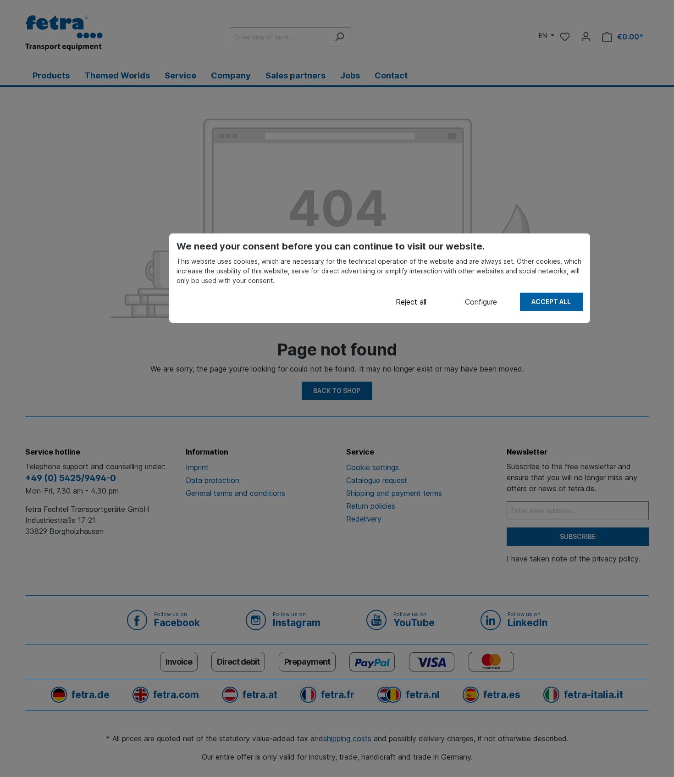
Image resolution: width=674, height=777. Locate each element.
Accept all (551, 301)
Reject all (411, 301)
